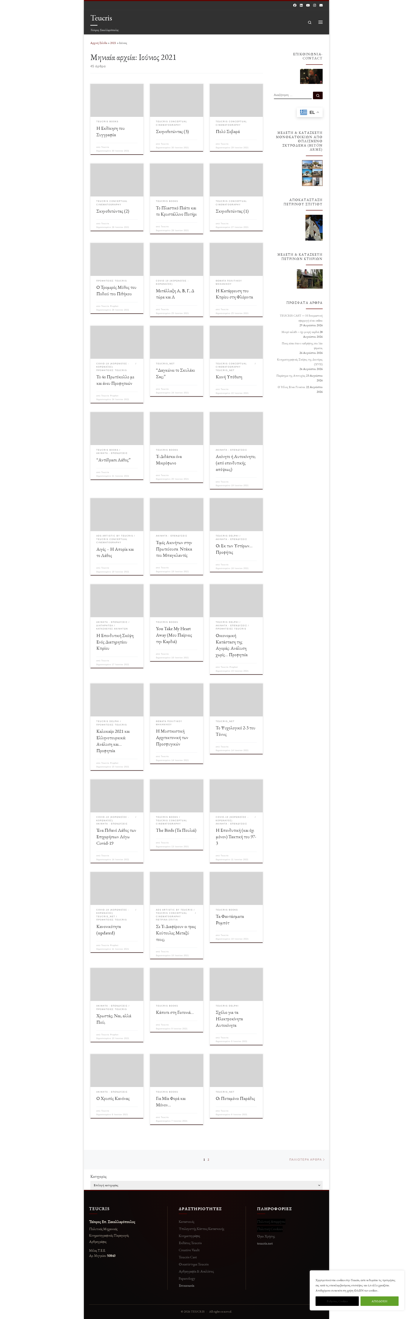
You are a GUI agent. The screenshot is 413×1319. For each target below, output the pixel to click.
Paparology (187, 1278)
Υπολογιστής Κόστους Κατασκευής (201, 1228)
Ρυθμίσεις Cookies (337, 1301)
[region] (357, 1290)
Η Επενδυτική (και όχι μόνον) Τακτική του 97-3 (236, 836)
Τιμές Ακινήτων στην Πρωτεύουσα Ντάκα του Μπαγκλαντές (174, 548)
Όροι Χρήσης (266, 1236)
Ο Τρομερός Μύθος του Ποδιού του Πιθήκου (116, 290)
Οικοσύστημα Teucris (194, 1264)
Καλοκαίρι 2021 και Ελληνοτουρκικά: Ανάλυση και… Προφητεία (113, 740)
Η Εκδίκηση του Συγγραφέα (110, 131)
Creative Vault (189, 1250)
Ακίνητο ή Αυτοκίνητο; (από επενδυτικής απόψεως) (236, 462)
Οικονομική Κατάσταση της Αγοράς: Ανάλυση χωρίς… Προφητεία (232, 645)
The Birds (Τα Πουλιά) (176, 830)
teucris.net (265, 1243)
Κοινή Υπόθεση (229, 377)
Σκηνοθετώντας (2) (112, 211)
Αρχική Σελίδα (99, 43)
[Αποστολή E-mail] (321, 5)
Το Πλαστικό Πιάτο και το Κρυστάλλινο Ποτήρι (176, 211)
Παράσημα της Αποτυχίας (290, 375)
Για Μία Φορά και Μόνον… (171, 1101)
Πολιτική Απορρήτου (271, 1221)
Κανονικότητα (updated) (108, 929)
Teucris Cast (188, 1257)
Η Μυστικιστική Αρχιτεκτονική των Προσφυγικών (172, 737)
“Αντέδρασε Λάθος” (113, 460)
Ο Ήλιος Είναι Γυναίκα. (291, 387)
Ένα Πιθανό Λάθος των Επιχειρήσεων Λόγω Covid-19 (116, 836)
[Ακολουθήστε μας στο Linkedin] (301, 5)
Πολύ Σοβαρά (228, 131)
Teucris (105, 147)
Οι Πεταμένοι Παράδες (235, 1098)
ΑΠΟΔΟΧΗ (379, 1301)
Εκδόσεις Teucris (190, 1242)
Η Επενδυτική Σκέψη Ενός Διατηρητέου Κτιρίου (115, 641)
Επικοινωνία (186, 1285)
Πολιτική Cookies (270, 1228)
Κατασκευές (186, 1221)
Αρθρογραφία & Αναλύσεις (196, 1271)
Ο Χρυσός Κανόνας (113, 1098)
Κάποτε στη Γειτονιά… (175, 1012)
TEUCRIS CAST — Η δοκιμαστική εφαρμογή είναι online (301, 318)
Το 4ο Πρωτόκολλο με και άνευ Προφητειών (115, 380)
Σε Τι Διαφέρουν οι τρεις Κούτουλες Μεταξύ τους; (176, 932)
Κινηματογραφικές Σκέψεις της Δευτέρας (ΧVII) (300, 361)
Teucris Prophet (110, 306)
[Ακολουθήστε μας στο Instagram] (314, 5)
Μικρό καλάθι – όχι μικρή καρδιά (300, 332)
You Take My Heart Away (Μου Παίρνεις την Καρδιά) (174, 634)
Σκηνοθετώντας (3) (172, 131)
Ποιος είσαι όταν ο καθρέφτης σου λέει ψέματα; (302, 345)
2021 (113, 43)
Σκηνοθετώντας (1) (232, 211)
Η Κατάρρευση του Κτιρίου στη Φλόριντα (234, 294)
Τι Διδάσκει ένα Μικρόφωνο (169, 459)
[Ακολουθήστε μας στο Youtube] (308, 5)
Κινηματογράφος (189, 1235)
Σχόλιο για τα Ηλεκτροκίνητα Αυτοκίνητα (229, 1018)
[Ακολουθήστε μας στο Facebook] (294, 5)
